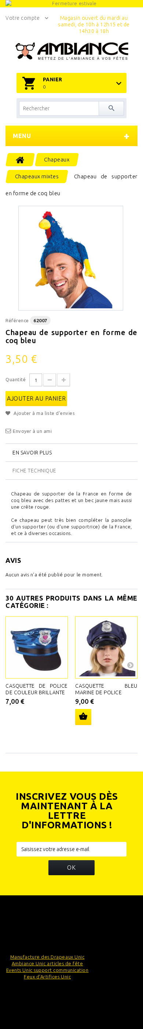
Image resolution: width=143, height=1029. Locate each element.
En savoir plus (32, 453)
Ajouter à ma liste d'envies (43, 413)
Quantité (16, 379)
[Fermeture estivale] (72, 3)
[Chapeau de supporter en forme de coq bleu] (71, 258)
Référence (17, 320)
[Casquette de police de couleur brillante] (37, 647)
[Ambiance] (71, 51)
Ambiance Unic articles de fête (47, 963)
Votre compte (23, 18)
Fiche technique (34, 470)
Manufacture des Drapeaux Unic (47, 956)
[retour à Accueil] (20, 159)
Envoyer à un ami (32, 431)
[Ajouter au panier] (83, 717)
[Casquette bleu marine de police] (106, 647)
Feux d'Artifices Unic (47, 976)
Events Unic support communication (47, 970)
